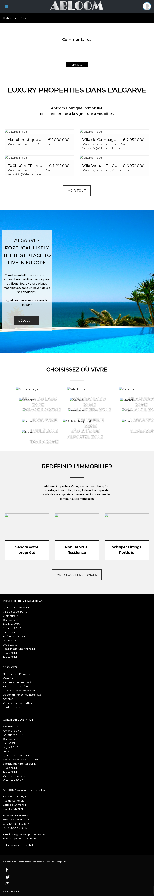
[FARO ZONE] (27, 410)
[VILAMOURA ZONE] (126, 389)
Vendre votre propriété (17, 682)
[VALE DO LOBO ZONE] (76, 389)
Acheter (8, 698)
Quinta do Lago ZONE (16, 607)
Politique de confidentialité (19, 845)
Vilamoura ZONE (13, 615)
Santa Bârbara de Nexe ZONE (21, 759)
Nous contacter (11, 891)
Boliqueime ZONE (14, 636)
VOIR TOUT (77, 190)
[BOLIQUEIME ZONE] (76, 410)
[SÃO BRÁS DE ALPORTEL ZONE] (77, 421)
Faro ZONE (9, 632)
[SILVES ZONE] (127, 421)
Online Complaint (57, 861)
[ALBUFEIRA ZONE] (77, 400)
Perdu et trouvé (12, 707)
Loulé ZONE (10, 644)
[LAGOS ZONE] (127, 410)
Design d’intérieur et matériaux (22, 694)
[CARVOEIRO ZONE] (26, 400)
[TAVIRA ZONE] (27, 432)
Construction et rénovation (19, 690)
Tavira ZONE (10, 657)
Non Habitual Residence (17, 674)
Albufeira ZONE (12, 624)
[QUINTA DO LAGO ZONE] (27, 389)
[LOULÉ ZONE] (27, 421)
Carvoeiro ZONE (13, 619)
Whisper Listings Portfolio (18, 702)
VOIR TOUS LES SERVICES (77, 575)
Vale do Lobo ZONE (15, 611)
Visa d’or (8, 678)
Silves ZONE (10, 652)
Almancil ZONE (12, 628)
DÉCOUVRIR (26, 320)
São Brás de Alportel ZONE (19, 648)
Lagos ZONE (10, 640)
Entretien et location (15, 686)
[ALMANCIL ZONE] (126, 400)
